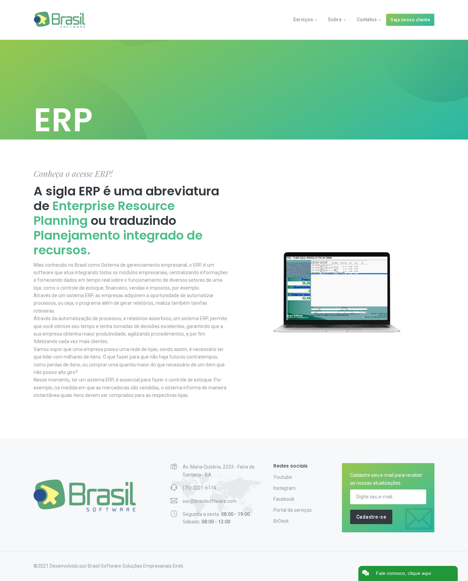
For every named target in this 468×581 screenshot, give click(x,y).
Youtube (282, 477)
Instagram (284, 488)
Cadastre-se (371, 517)
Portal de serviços (292, 510)
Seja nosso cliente (410, 19)
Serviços (303, 19)
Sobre (335, 19)
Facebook (283, 499)
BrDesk (281, 521)
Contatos (367, 19)
